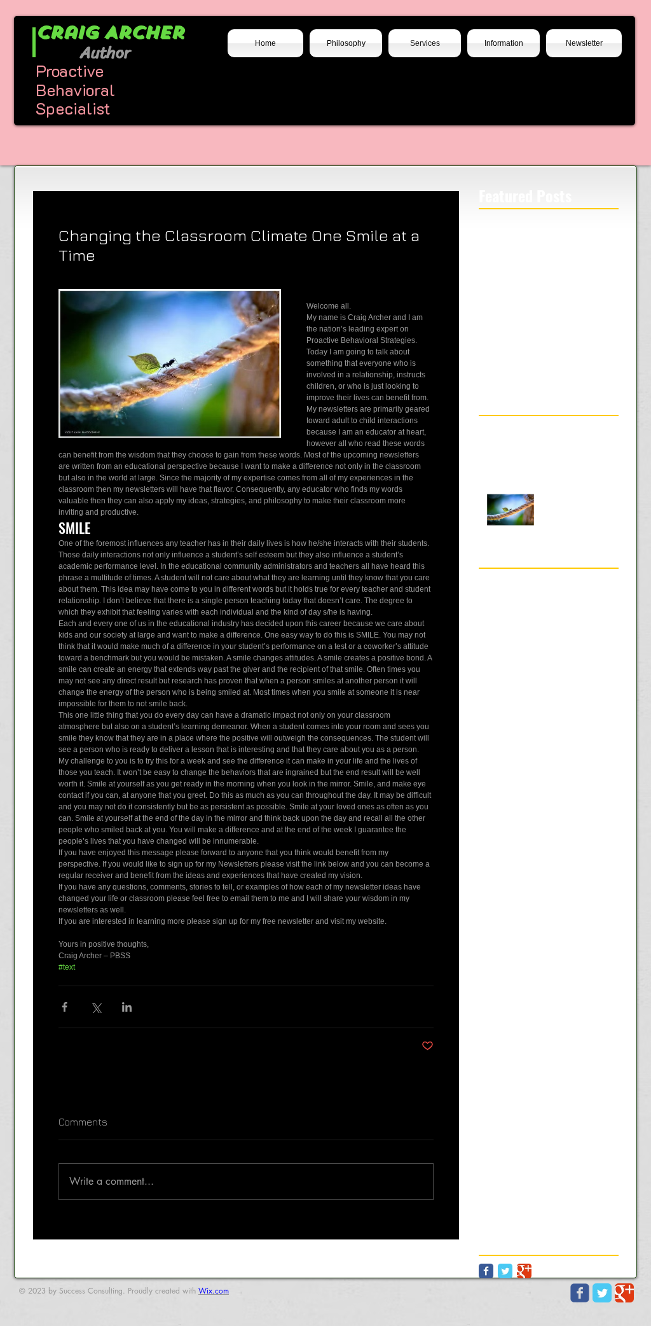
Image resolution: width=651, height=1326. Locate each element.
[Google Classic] (524, 1271)
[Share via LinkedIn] (127, 1007)
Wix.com (213, 1290)
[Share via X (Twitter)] (96, 1007)
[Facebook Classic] (486, 1271)
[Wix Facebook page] (579, 1292)
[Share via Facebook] (64, 1007)
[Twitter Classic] (505, 1271)
